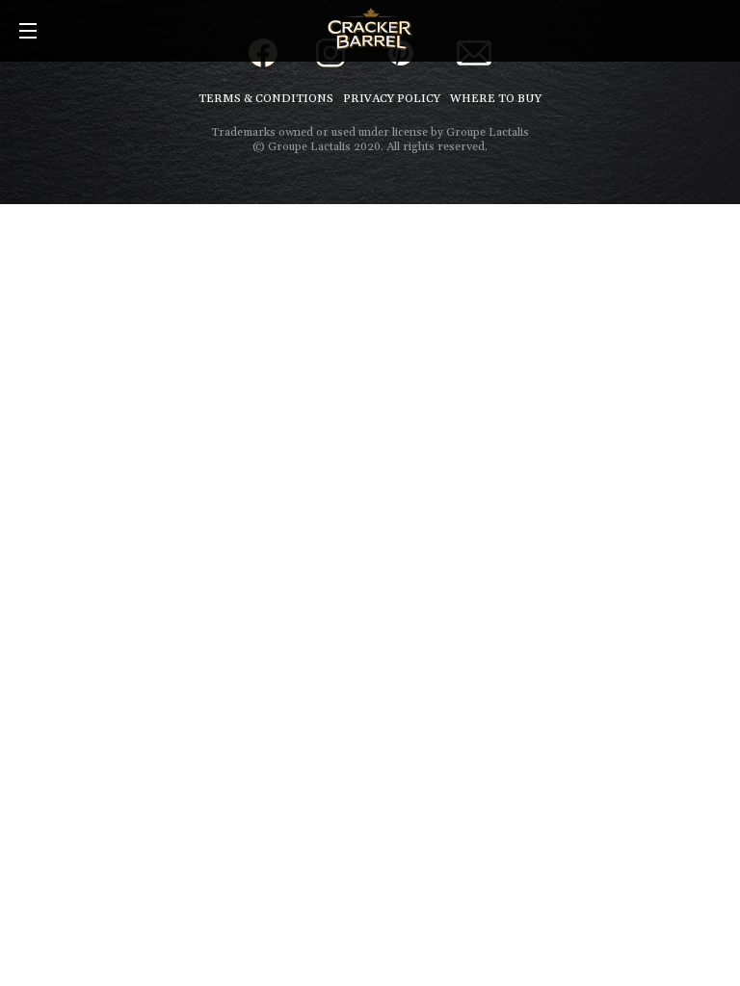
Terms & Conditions (265, 98)
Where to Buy (496, 98)
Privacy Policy (391, 98)
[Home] (369, 29)
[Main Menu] (28, 32)
